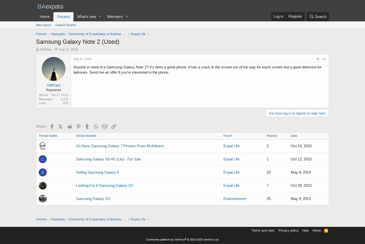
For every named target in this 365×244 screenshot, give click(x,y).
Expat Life (231, 146)
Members (115, 16)
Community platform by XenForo (182, 240)
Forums (63, 16)
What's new (86, 16)
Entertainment (234, 198)
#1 (324, 59)
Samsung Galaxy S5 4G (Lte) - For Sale (108, 159)
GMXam (46, 49)
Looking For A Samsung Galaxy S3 (104, 185)
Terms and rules (263, 230)
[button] (100, 16)
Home (45, 16)
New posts (43, 25)
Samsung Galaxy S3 (93, 198)
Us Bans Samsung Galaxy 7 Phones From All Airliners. (120, 146)
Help (305, 230)
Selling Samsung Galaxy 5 (97, 172)
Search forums (65, 25)
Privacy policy (288, 230)
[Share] (318, 59)
